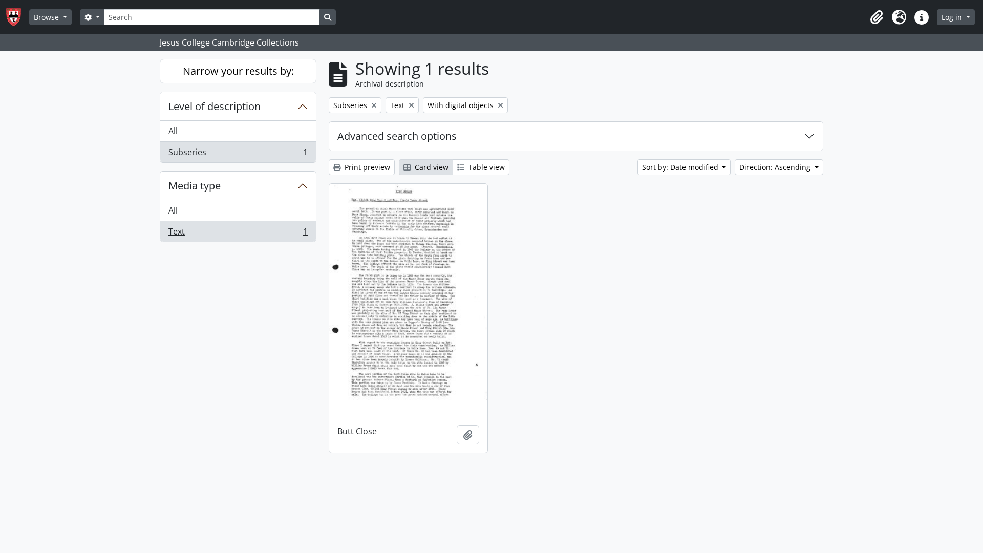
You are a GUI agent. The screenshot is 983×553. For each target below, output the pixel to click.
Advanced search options (397, 136)
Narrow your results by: (238, 71)
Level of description (214, 106)
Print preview (366, 167)
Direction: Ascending (776, 167)
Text (238, 234)
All (173, 131)
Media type (194, 186)
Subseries (238, 154)
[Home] (17, 17)
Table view (485, 167)
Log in (953, 17)
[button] (876, 17)
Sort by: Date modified (681, 167)
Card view (430, 167)
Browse (47, 17)
